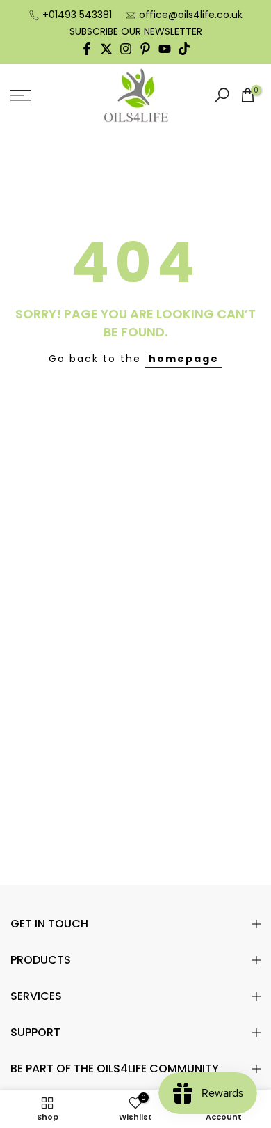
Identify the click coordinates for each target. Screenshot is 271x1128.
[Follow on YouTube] (164, 48)
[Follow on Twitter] (106, 48)
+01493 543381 (77, 15)
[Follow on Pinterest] (145, 48)
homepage (184, 359)
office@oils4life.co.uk (191, 15)
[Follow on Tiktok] (184, 48)
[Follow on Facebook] (87, 48)
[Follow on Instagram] (126, 48)
